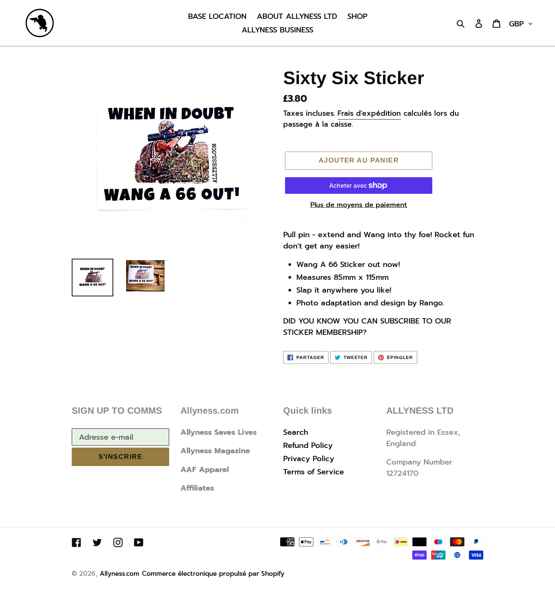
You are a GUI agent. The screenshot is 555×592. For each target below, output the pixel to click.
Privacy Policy (308, 458)
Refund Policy (308, 445)
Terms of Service (313, 471)
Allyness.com (119, 573)
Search (295, 432)
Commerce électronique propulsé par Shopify (213, 573)
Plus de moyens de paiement (358, 205)
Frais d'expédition (369, 113)
